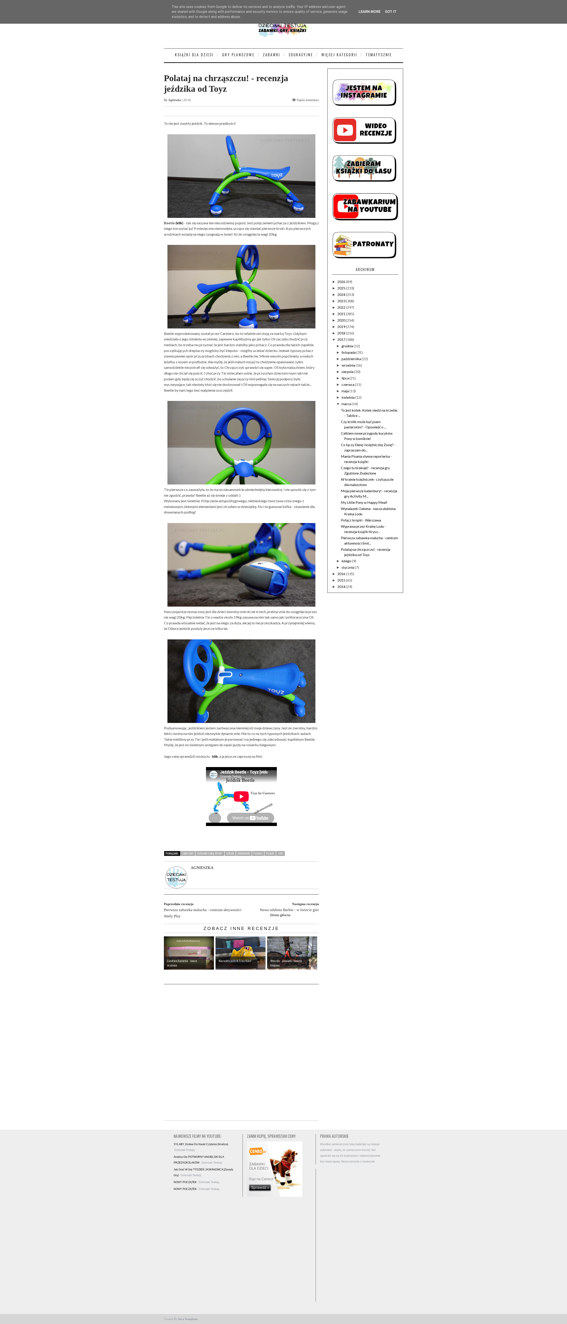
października (352, 359)
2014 (341, 586)
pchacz (258, 853)
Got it (390, 12)
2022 (341, 307)
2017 (341, 339)
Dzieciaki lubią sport (210, 853)
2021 (341, 314)
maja (346, 391)
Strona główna (280, 915)
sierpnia (348, 371)
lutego (347, 561)
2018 (341, 333)
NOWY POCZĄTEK (185, 1182)
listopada (349, 352)
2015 (341, 580)
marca (347, 404)
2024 (341, 294)
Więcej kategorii (339, 54)
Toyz (280, 853)
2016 (341, 574)
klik (179, 223)
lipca (346, 378)
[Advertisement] (352, 1235)
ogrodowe (244, 853)
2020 (341, 320)
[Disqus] (241, 1052)
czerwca (348, 384)
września (349, 365)
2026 (341, 281)
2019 (341, 326)
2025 (341, 288)
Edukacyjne (301, 54)
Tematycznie (379, 54)
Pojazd (270, 853)
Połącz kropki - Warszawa (361, 520)
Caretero (188, 853)
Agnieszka (174, 100)
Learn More (370, 12)
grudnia (348, 346)
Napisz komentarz (308, 100)
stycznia (348, 567)
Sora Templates (188, 1319)
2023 (341, 301)
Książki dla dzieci (194, 54)
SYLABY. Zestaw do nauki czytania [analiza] (201, 1144)
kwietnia (348, 397)
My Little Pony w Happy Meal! (364, 502)
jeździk (230, 853)
